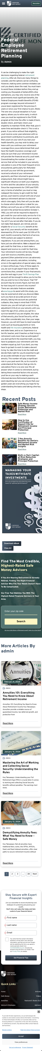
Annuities (4, 1001)
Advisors (38, 1005)
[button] (39, 1012)
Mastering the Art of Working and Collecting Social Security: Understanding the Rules (21, 767)
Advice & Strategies (8, 1005)
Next (35, 874)
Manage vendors (7, 1030)
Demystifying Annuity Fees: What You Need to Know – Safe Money (20, 836)
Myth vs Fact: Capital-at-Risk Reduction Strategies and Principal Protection (29, 458)
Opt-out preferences (15, 1047)
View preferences (21, 1042)
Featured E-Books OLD (33, 1001)
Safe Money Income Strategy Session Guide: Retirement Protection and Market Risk (27, 407)
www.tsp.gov (8, 291)
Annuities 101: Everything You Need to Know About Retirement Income (18, 696)
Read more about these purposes (30, 1030)
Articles (38, 992)
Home (3, 992)
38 (29, 873)
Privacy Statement (27, 1047)
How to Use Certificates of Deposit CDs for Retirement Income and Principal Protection (27, 425)
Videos (38, 996)
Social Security (18, 227)
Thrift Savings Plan (31, 274)
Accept (21, 1036)
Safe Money (5, 996)
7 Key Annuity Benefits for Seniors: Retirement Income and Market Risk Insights (28, 442)
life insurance (16, 328)
